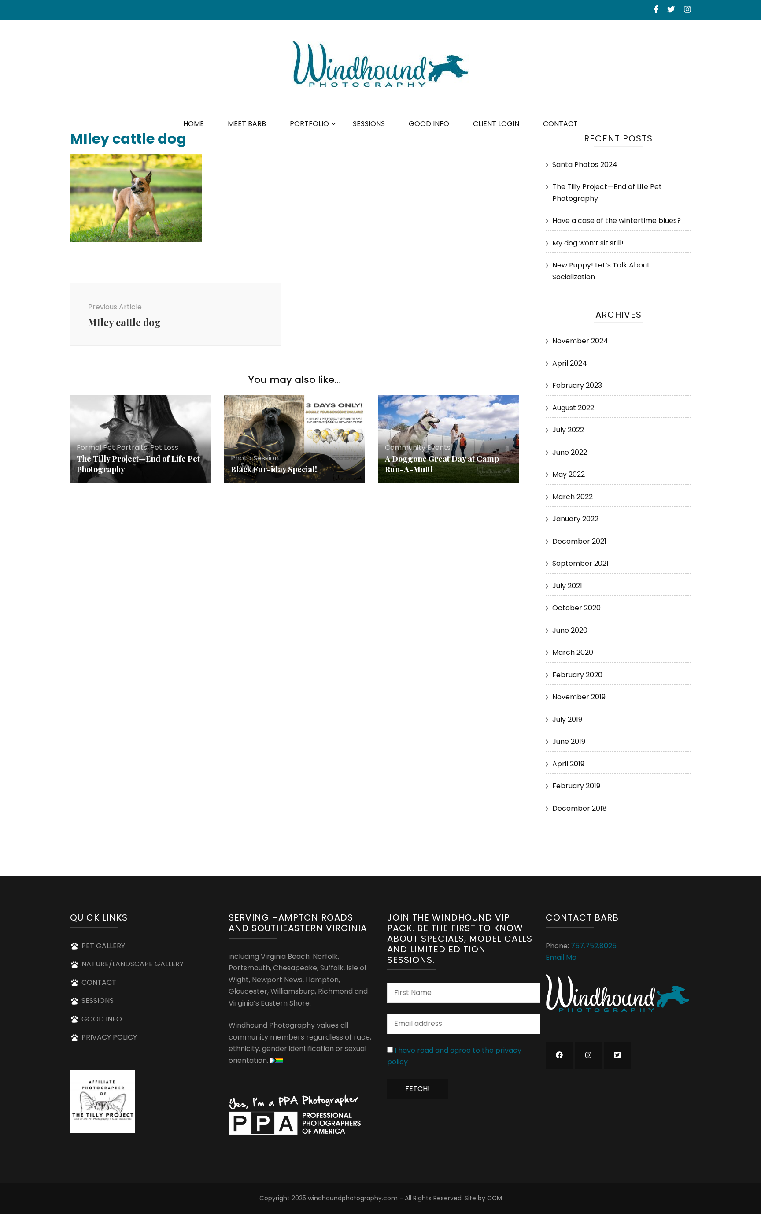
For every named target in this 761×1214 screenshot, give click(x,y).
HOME (193, 124)
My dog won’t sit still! (588, 243)
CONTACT (560, 124)
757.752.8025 (594, 946)
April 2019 (568, 764)
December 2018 (579, 808)
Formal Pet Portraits (112, 447)
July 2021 (567, 586)
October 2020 (576, 608)
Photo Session (255, 458)
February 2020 (577, 675)
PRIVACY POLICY (109, 1037)
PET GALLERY (103, 946)
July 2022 (568, 430)
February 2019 (576, 786)
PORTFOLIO (309, 124)
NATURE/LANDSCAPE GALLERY (132, 964)
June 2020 (569, 630)
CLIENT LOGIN (496, 124)
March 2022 (572, 497)
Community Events (418, 447)
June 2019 (568, 741)
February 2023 (577, 385)
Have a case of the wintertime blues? (616, 220)
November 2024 (580, 341)
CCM (494, 1198)
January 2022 (575, 519)
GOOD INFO (429, 124)
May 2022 (568, 474)
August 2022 (573, 408)
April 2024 (569, 363)
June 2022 (569, 452)
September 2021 (580, 563)
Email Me (561, 957)
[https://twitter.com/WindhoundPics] (617, 1055)
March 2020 (572, 652)
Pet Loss (164, 447)
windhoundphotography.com (353, 1198)
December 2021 (579, 541)
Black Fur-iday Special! (274, 469)
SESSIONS (369, 124)
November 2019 (579, 697)
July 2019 (567, 719)
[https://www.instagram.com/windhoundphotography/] (588, 1055)
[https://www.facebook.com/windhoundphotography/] (559, 1055)
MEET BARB (247, 124)
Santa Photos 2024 (584, 165)
